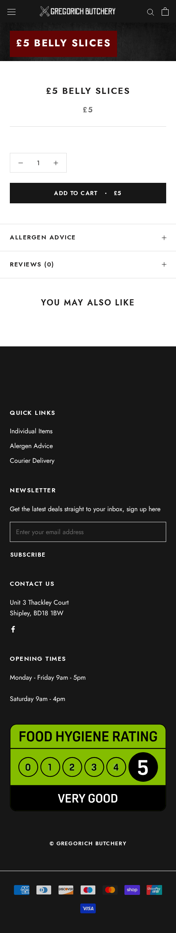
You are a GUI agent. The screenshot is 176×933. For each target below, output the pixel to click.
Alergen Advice (31, 446)
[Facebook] (13, 629)
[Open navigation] (11, 11)
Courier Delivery (32, 460)
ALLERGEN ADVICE (43, 237)
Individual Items (31, 431)
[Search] (150, 11)
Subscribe (28, 555)
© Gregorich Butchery (88, 843)
